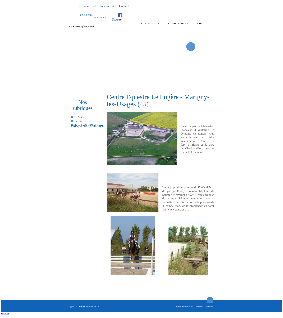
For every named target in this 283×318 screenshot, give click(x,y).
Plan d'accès (199, 306)
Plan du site (209, 306)
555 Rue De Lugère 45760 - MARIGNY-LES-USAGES (103, 23)
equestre (5, 313)
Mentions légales (187, 306)
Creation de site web (92, 306)
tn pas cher (209, 316)
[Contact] (190, 46)
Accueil (178, 306)
